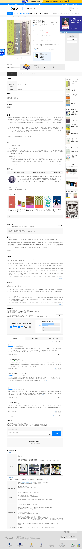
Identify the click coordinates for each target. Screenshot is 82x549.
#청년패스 (9, 107)
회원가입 (66, 4)
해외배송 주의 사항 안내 (72, 35)
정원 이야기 (37, 209)
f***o (16, 360)
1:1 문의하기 (63, 539)
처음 (9, 341)
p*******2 (15, 375)
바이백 (24, 13)
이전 (10, 341)
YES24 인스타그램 (68, 532)
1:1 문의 (31, 482)
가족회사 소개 (73, 532)
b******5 (15, 346)
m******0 (68, 189)
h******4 (68, 178)
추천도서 (73, 13)
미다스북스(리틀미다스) (43, 24)
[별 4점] (12, 429)
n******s (15, 389)
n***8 (15, 403)
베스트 (15, 13)
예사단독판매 (60, 13)
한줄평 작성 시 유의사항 (60, 429)
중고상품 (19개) (36, 49)
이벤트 (21, 13)
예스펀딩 (37, 13)
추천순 (57, 341)
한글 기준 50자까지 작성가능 (14, 432)
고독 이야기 (28, 209)
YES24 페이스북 (65, 532)
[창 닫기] (49, 53)
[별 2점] (10, 429)
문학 (67, 180)
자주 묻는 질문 (68, 539)
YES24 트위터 (67, 532)
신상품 (18, 13)
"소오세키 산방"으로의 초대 (71, 191)
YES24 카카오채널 (64, 532)
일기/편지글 (16, 97)
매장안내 (27, 13)
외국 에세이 (16, 98)
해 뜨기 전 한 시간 (74, 94)
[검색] (52, 8)
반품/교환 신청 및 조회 (26, 482)
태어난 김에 (42, 56)
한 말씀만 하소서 (73, 117)
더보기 (76, 79)
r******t (68, 166)
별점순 (60, 341)
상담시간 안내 (74, 539)
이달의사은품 (65, 13)
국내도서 (8, 97)
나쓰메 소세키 (35, 24)
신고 (23, 346)
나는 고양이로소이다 (47, 209)
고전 (67, 168)
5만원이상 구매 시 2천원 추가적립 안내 (51, 35)
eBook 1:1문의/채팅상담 (72, 537)
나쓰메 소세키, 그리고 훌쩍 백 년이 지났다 (17, 189)
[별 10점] (16, 429)
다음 (15, 341)
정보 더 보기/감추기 (40, 25)
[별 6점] (13, 429)
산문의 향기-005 (42, 20)
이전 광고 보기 (77, 10)
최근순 (53, 341)
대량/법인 (77, 13)
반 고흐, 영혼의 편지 (74, 124)
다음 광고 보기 (78, 10)
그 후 (9, 209)
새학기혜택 (55, 13)
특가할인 (69, 13)
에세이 (12, 97)
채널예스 (31, 13)
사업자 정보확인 (37, 538)
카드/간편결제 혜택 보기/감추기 (50, 40)
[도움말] (37, 34)
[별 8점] (15, 429)
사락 (34, 13)
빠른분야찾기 (10, 13)
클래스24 (41, 13)
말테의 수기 (73, 130)
